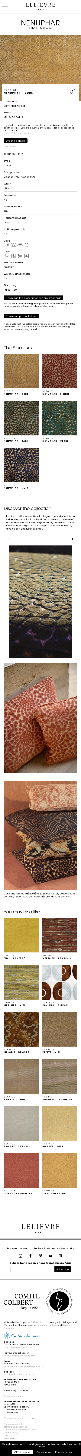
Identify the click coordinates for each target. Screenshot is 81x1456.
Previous (8, 539)
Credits (8, 1435)
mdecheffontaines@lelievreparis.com (24, 1366)
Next (72, 539)
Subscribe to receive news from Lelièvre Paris (40, 1263)
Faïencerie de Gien (47, 1325)
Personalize (44, 1452)
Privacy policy (11, 1432)
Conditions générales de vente (20, 1429)
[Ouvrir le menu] (9, 7)
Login (6, 133)
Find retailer (10, 145)
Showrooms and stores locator (20, 1418)
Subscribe (62, 1269)
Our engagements (13, 1424)
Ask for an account (22, 133)
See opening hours (14, 1396)
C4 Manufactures (40, 1322)
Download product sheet (21, 316)
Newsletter (9, 1438)
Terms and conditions (15, 1426)
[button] (21, 374)
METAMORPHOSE (15, 105)
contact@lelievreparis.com (18, 1347)
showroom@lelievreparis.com (19, 1355)
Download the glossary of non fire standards (33, 298)
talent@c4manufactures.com (19, 1374)
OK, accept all (22, 1452)
